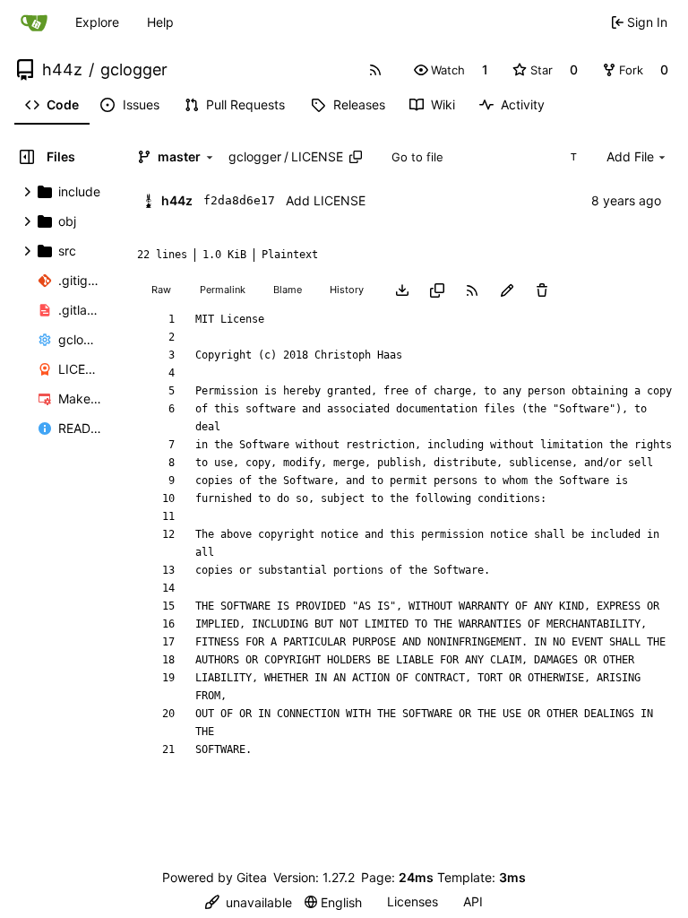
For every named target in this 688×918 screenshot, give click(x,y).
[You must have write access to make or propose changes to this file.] (542, 289)
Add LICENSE (326, 200)
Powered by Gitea (214, 877)
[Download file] (402, 289)
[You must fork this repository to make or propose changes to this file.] (507, 289)
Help (160, 22)
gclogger (134, 70)
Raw (161, 289)
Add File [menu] (630, 156)
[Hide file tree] (26, 156)
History (347, 289)
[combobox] (483, 156)
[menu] (248, 902)
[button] (439, 69)
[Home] (34, 22)
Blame (287, 289)
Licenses (412, 901)
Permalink (222, 289)
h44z (62, 70)
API (473, 901)
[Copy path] (355, 157)
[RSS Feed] (375, 69)
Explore (97, 22)
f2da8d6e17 (239, 200)
